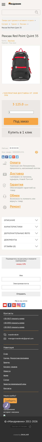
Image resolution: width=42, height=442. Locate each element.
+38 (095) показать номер (14, 323)
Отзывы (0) (10, 246)
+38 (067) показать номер (14, 318)
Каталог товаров (10, 367)
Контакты (7, 388)
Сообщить (10, 400)
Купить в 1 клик (20, 132)
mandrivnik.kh (13, 334)
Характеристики (13, 226)
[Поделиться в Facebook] (6, 157)
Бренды (7, 362)
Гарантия (16, 184)
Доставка (17, 173)
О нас (6, 354)
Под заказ (21, 121)
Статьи (6, 379)
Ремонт (15, 206)
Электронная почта (21, 283)
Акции (6, 375)
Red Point (11, 41)
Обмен (15, 195)
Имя (21, 275)
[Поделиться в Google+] (13, 157)
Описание (9, 220)
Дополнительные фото (17, 233)
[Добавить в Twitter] (10, 157)
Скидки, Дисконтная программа (16, 358)
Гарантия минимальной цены (15, 384)
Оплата (15, 162)
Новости (7, 371)
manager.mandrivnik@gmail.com (20, 338)
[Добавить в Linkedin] (3, 157)
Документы (10, 239)
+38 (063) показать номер (14, 327)
